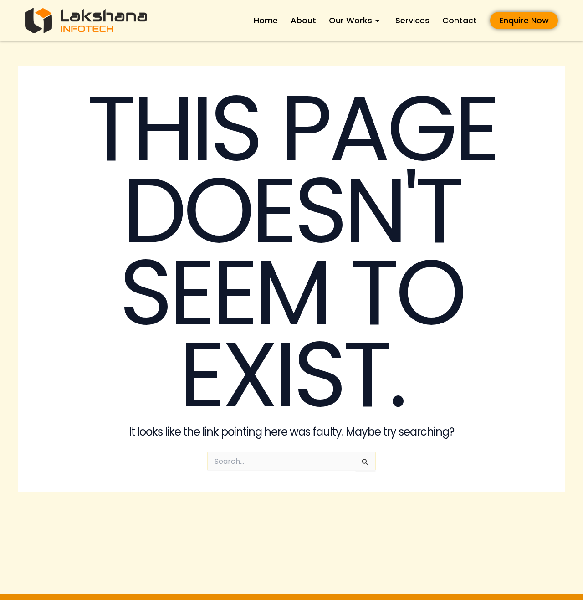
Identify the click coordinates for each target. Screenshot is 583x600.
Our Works (350, 20)
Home (266, 20)
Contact (459, 20)
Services (412, 20)
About (303, 20)
